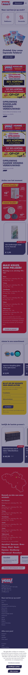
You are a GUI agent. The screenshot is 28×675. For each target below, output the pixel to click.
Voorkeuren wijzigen (14, 663)
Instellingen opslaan (14, 666)
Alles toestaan (14, 671)
